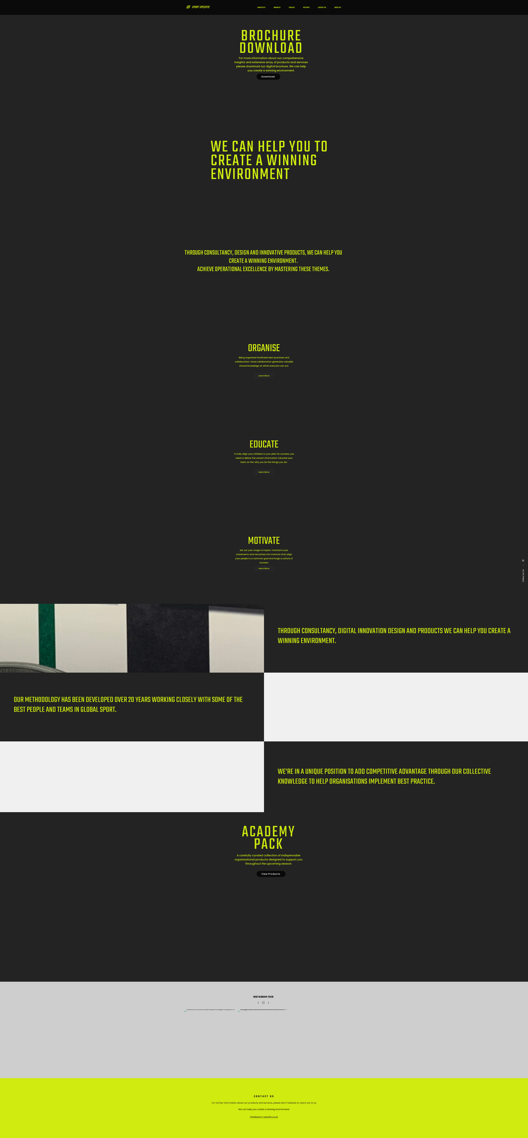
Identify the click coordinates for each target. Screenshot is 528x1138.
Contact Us (322, 7)
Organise (277, 7)
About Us (337, 7)
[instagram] (523, 560)
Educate (292, 7)
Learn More (264, 375)
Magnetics (261, 7)
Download (268, 76)
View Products (271, 874)
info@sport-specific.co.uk (264, 1116)
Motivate (306, 7)
